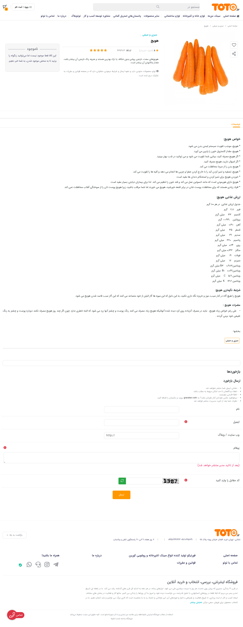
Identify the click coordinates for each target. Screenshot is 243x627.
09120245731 (186, 539)
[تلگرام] (55, 565)
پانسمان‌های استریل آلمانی (127, 16)
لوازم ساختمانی (172, 16)
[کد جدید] (122, 481)
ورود (26, 7)
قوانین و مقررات (186, 563)
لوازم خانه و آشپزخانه (194, 16)
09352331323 (174, 539)
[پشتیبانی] (38, 565)
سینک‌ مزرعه (214, 16)
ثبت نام (18, 7)
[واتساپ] (29, 565)
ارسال (121, 495)
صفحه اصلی (230, 16)
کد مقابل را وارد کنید (227, 480)
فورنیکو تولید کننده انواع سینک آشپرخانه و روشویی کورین (162, 555)
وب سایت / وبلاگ (228, 435)
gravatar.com (190, 397)
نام (237, 409)
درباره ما (61, 16)
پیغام (236, 448)
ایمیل (236, 422)
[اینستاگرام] (47, 565)
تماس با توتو (48, 16)
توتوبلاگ (76, 16)
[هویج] (176, 532)
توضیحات (235, 124)
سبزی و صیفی (218, 26)
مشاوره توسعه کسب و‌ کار (97, 16)
